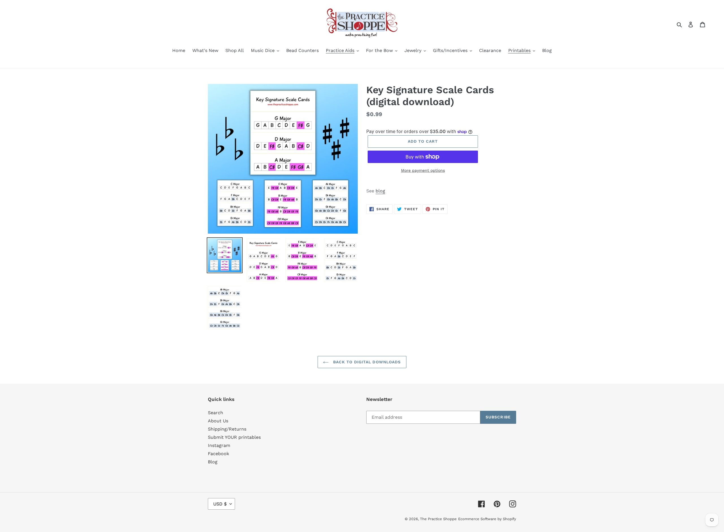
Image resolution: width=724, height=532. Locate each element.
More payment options (423, 170)
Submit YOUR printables (234, 437)
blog (380, 191)
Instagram (219, 445)
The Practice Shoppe (438, 519)
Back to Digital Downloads (366, 362)
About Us (218, 421)
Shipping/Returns (227, 429)
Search (215, 412)
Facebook (218, 453)
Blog (212, 461)
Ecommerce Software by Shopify (487, 519)
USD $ (220, 504)
